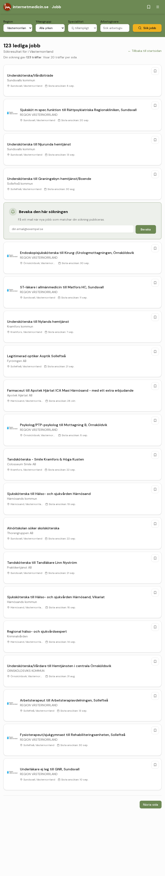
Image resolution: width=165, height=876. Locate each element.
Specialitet (76, 21)
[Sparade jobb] (148, 7)
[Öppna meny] (158, 7)
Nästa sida (150, 804)
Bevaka (146, 229)
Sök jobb (149, 28)
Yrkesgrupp (43, 21)
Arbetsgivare (109, 21)
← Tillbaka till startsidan (145, 51)
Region (8, 21)
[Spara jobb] (155, 71)
